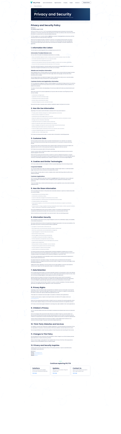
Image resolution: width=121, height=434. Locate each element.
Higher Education (57, 2)
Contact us (77, 2)
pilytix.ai (36, 355)
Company (65, 2)
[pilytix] (35, 3)
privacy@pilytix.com (35, 298)
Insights (71, 2)
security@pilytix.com (38, 353)
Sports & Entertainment (47, 2)
